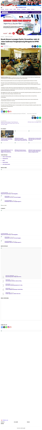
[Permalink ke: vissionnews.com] (2, 46)
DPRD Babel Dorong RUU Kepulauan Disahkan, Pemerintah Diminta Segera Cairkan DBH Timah (21, 139)
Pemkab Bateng (5, 158)
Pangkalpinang (5, 162)
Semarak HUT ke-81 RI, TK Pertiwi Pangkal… (13, 197)
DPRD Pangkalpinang (6, 164)
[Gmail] (10, 112)
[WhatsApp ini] (40, 46)
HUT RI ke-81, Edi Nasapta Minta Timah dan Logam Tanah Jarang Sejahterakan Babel (6, 139)
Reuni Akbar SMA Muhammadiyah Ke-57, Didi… (14, 285)
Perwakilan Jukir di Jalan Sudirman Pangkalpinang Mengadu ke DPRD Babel (13, 113)
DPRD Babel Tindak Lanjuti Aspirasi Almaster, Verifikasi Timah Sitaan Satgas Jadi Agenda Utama (34, 151)
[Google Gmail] (10, 327)
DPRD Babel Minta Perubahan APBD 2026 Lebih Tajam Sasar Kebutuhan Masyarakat (34, 139)
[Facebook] (2, 112)
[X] (4, 112)
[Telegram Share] (37, 46)
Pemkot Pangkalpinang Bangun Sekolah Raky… (14, 289)
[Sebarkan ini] (33, 46)
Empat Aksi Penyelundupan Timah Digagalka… (9, 193)
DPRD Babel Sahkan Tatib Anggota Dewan (34, 121)
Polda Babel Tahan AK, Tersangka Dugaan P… (13, 201)
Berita (4, 160)
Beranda (2, 423)
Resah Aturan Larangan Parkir (32, 113)
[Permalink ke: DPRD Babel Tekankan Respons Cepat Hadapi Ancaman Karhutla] (21, 145)
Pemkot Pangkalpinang (7, 156)
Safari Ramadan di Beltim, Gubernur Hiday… (14, 280)
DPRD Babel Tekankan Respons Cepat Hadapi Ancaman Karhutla (20, 151)
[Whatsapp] (6, 112)
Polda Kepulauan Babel (4, 192)
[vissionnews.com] (21, 7)
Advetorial (7, 275)
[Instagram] (8, 112)
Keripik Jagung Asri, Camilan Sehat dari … (13, 293)
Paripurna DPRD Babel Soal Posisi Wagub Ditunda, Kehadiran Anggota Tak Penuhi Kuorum (7, 151)
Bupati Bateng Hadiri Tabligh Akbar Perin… (14, 276)
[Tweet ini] (35, 46)
